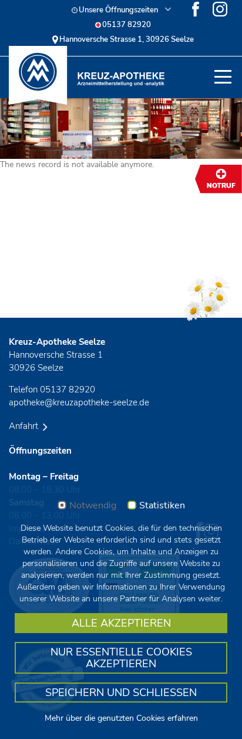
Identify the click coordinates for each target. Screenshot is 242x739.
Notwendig (92, 506)
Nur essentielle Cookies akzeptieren (121, 658)
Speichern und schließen (121, 692)
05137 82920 (126, 24)
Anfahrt (25, 426)
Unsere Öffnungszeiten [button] (118, 10)
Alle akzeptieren (121, 623)
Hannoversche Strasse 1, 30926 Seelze (126, 39)
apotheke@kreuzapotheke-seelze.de (79, 402)
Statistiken (162, 506)
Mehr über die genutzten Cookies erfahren (121, 718)
